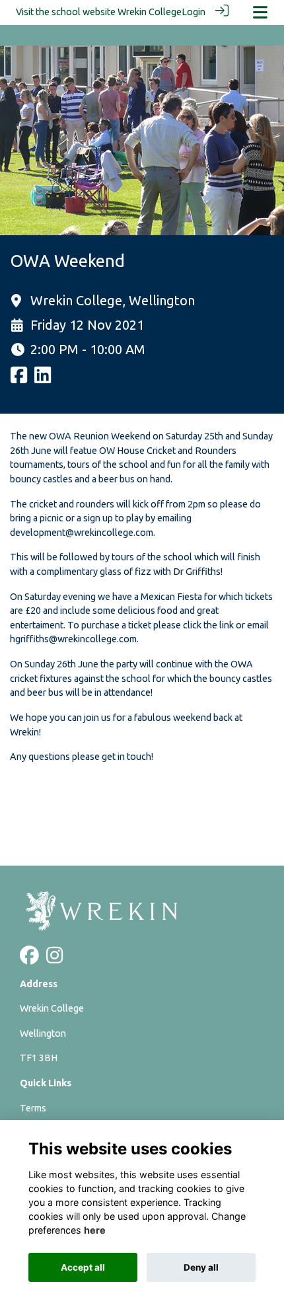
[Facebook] (29, 958)
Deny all (201, 1267)
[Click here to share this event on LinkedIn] (42, 379)
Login (193, 12)
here (95, 1230)
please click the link (193, 625)
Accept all (83, 1267)
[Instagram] (54, 958)
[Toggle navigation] (260, 12)
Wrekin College (150, 12)
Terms (33, 1108)
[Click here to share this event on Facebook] (19, 379)
